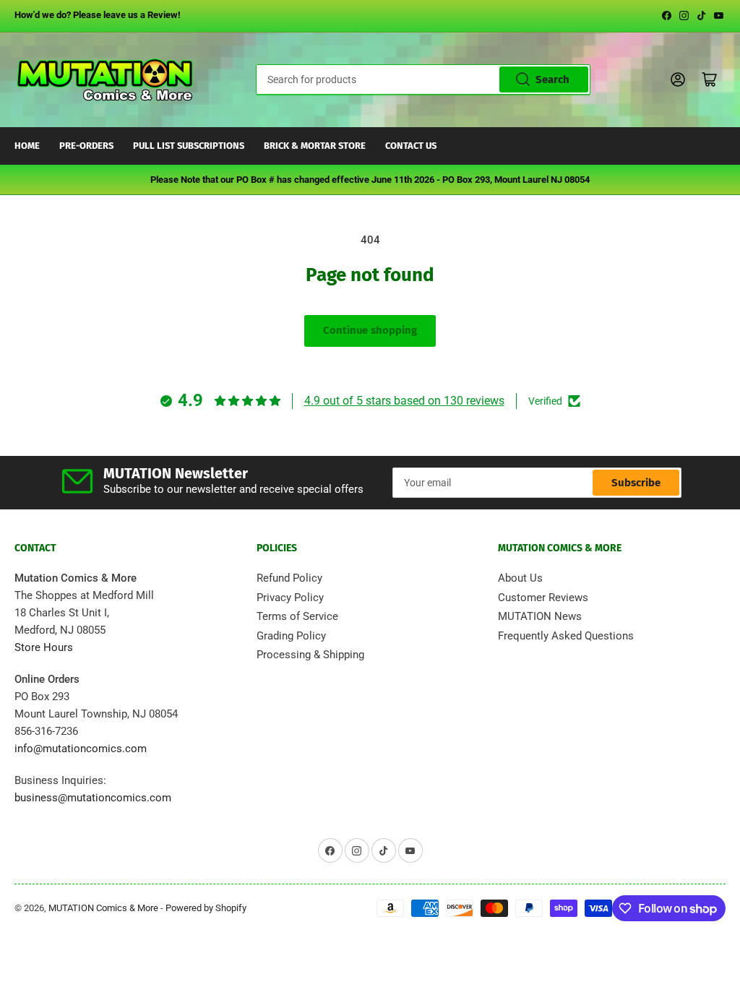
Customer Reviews (543, 597)
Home (27, 145)
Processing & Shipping (310, 654)
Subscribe (636, 482)
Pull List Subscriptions (188, 145)
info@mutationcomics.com (80, 748)
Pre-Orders (86, 145)
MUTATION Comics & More (103, 907)
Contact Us (410, 145)
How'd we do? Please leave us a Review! (97, 14)
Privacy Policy (290, 597)
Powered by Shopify (205, 907)
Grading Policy (291, 635)
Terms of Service (297, 616)
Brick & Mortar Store (315, 145)
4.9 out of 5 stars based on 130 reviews (404, 401)
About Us (520, 578)
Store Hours (43, 647)
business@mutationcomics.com (92, 797)
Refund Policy (289, 578)
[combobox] (423, 79)
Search (552, 79)
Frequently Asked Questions (566, 635)
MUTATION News (540, 616)
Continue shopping (370, 330)
